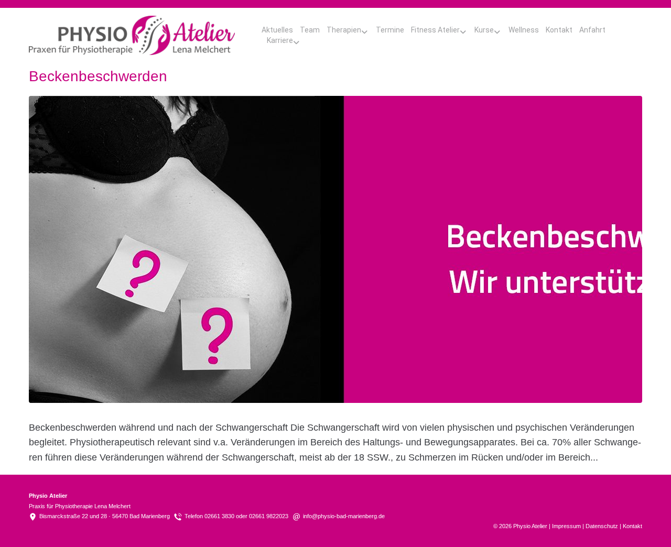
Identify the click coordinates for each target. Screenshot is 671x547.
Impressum (566, 526)
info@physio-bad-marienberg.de (344, 516)
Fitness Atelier (435, 30)
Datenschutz (602, 526)
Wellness (523, 30)
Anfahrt (592, 30)
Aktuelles (277, 30)
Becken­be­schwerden (98, 76)
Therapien (344, 30)
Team (310, 30)
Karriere (280, 40)
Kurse (484, 30)
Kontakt (559, 30)
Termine (390, 30)
